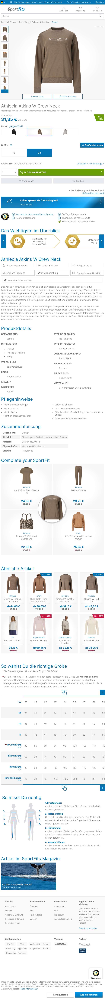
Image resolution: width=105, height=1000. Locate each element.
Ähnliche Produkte (68, 96)
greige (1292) (16, 126)
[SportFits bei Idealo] (82, 951)
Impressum (59, 915)
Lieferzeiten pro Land (93, 193)
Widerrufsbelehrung (63, 919)
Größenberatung (94, 145)
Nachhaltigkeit (36, 915)
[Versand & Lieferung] (64, 944)
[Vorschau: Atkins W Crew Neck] (4, 29)
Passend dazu (37, 96)
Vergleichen (28, 181)
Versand (58, 939)
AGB (56, 910)
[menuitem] (80, 8)
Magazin (33, 919)
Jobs (32, 910)
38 (11, 145)
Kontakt (8, 910)
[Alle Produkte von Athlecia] (99, 30)
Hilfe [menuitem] (100, 2)
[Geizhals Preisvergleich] (84, 945)
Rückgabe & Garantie (14, 919)
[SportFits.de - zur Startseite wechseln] (18, 9)
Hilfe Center (10, 906)
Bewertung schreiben (88, 928)
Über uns (34, 906)
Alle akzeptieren (89, 994)
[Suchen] (100, 15)
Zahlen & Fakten (49, 265)
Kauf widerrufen (12, 923)
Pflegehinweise (84, 265)
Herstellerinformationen (20, 280)
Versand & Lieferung (14, 915)
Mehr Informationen (29, 989)
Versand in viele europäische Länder (34, 214)
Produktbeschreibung (17, 265)
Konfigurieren (60, 994)
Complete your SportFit (88, 273)
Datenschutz (59, 906)
